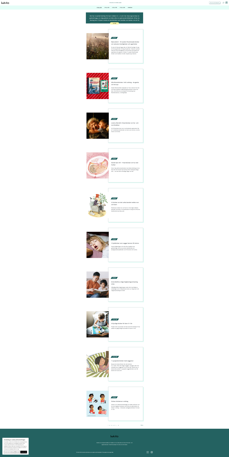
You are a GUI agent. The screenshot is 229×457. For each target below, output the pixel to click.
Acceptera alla (23, 452)
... (116, 425)
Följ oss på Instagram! (214, 2)
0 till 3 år (99, 7)
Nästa (142, 425)
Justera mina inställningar (9, 452)
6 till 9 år (114, 7)
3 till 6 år (106, 7)
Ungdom (130, 7)
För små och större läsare (115, 2)
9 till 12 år (122, 7)
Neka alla (17, 452)
